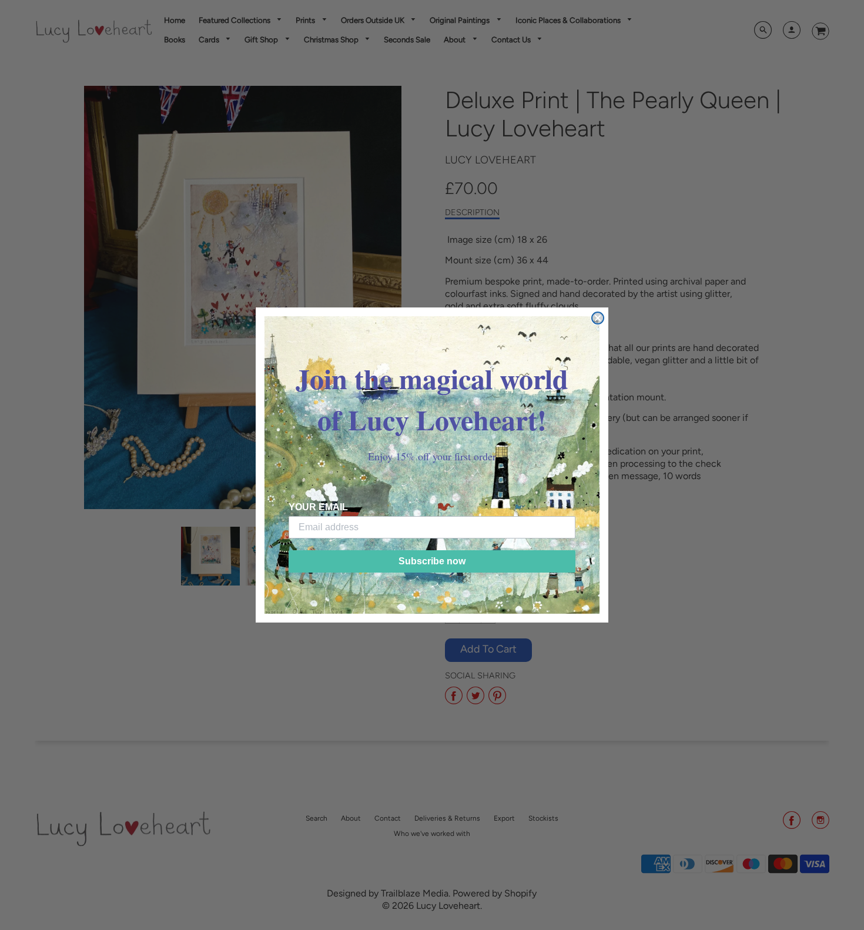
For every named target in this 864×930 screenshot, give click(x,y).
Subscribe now (432, 561)
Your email (318, 507)
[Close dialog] (598, 318)
